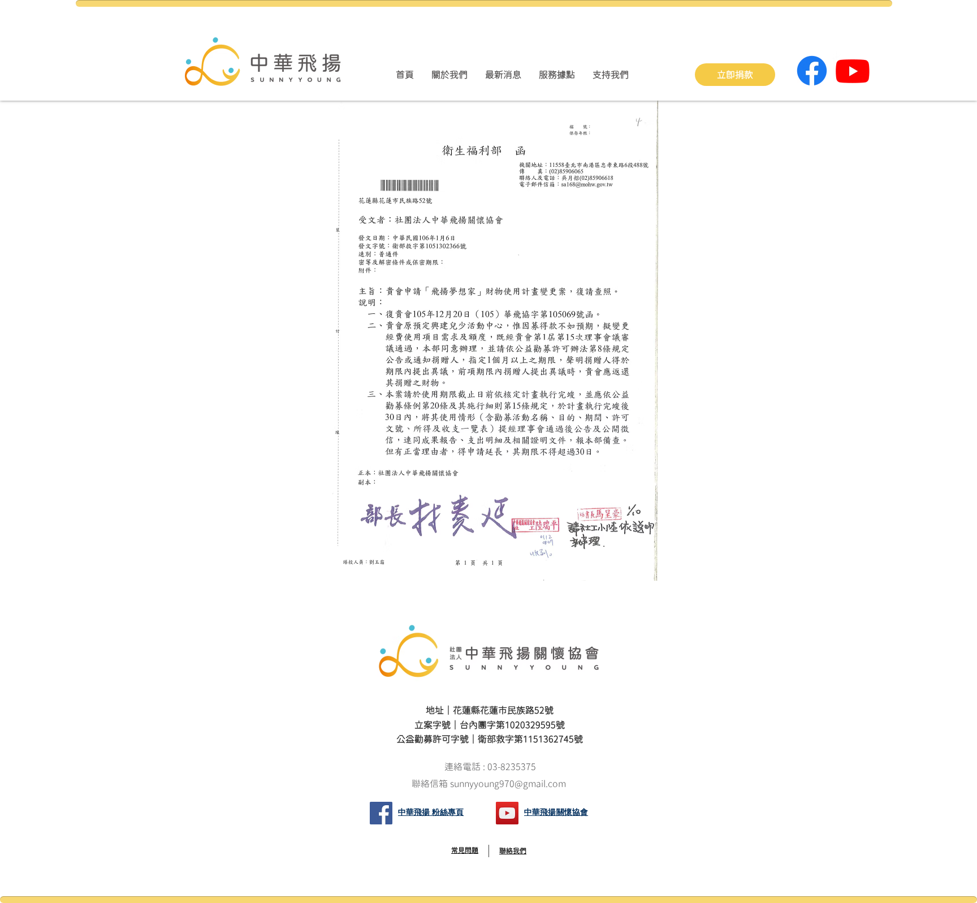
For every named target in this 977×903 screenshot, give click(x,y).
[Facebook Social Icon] (381, 813)
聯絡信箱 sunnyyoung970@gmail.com (490, 783)
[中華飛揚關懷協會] (507, 813)
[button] (449, 74)
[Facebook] (812, 70)
